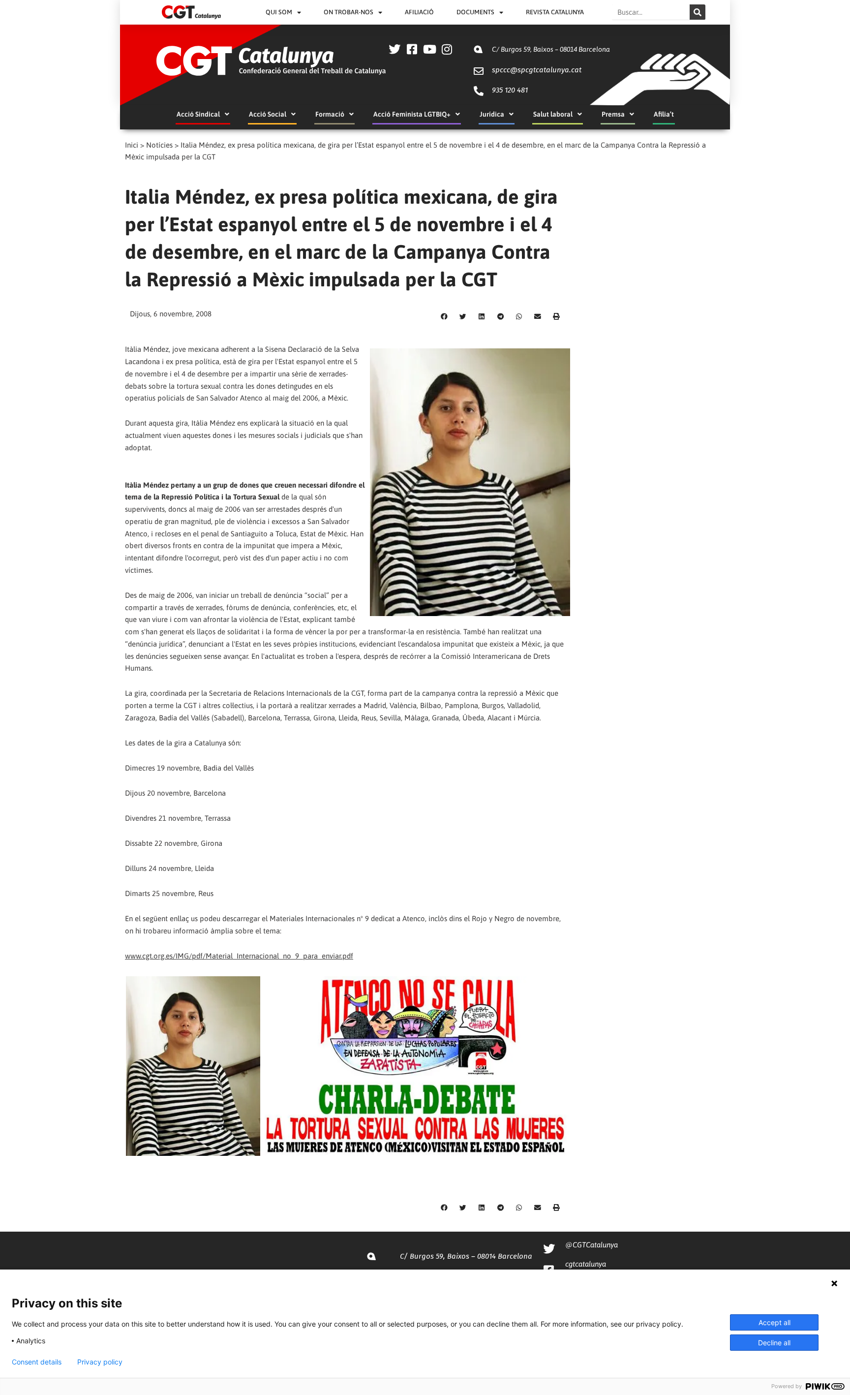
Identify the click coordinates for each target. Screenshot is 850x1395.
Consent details (36, 1362)
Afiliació (419, 12)
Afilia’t (664, 114)
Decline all (774, 1342)
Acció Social (267, 114)
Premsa (613, 114)
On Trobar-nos (348, 12)
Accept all (774, 1322)
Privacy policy (99, 1362)
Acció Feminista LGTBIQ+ (412, 114)
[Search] (697, 12)
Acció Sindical (198, 114)
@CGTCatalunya (591, 1244)
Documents (475, 12)
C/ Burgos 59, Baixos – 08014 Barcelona (551, 49)
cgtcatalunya (585, 1264)
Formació (329, 114)
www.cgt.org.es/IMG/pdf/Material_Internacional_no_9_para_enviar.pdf (239, 956)
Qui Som (279, 12)
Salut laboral (553, 114)
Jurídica (492, 114)
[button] (444, 317)
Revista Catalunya (555, 12)
